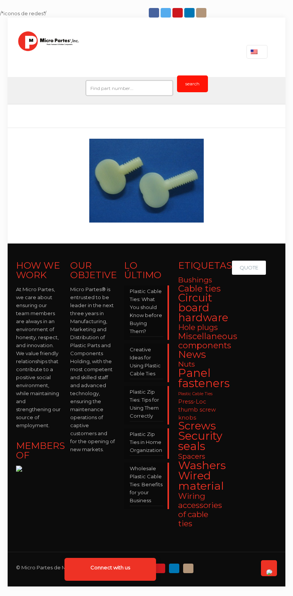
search (192, 84)
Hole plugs (198, 327)
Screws (197, 425)
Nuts (186, 364)
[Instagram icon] (202, 13)
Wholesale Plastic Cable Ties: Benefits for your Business (146, 484)
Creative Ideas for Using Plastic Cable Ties (145, 361)
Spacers (191, 456)
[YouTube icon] (178, 13)
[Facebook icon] (155, 13)
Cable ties (199, 288)
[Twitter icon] (166, 13)
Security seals (200, 441)
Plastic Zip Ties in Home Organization (146, 442)
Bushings (195, 280)
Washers (202, 465)
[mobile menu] (224, 51)
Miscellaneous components (207, 340)
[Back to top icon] (269, 568)
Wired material (201, 480)
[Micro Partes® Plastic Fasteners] (48, 52)
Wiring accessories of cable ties (200, 509)
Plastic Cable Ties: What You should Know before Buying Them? (146, 311)
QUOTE (249, 267)
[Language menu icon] (256, 52)
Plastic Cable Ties (195, 393)
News (192, 354)
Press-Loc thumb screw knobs (197, 409)
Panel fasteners (204, 378)
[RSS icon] (203, 566)
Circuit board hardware (203, 308)
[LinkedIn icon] (190, 13)
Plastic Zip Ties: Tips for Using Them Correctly (144, 404)
